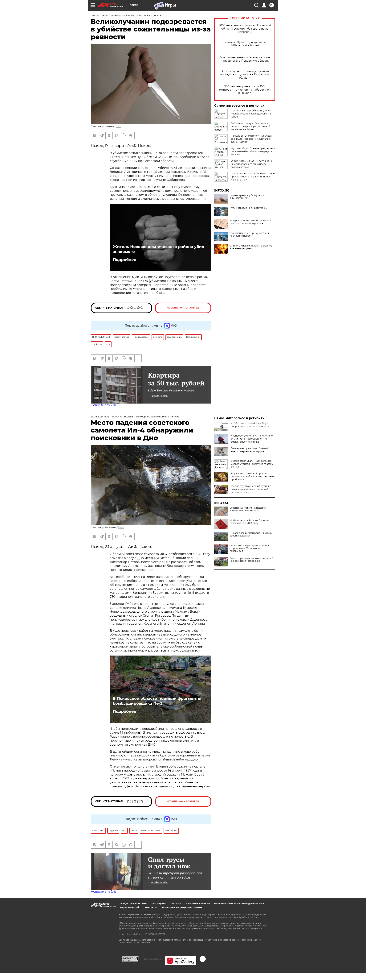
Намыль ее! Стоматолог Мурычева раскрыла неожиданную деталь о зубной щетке (251, 138)
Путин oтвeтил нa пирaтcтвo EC (248, 208)
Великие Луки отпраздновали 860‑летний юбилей (245, 44)
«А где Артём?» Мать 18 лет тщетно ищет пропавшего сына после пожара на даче (251, 163)
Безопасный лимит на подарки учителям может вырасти (248, 509)
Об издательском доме (133, 903)
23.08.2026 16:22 (100, 416)
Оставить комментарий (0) (183, 308)
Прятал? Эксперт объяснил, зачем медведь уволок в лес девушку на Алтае (251, 113)
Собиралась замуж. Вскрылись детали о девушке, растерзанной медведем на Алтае (250, 126)
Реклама (176, 903)
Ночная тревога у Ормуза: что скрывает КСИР (247, 196)
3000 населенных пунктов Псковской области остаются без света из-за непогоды (245, 29)
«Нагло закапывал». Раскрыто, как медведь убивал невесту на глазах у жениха (252, 463)
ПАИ (121, 527)
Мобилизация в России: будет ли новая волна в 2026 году (249, 521)
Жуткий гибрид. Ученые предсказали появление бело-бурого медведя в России (253, 151)
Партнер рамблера (152, 959)
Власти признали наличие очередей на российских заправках (251, 559)
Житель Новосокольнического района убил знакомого (158, 249)
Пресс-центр (159, 903)
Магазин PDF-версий (197, 903)
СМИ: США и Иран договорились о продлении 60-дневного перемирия (249, 548)
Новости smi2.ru (103, 405)
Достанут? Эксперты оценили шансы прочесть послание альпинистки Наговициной (253, 176)
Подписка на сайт (129, 907)
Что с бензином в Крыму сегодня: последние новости (249, 234)
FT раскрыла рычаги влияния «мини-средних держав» (251, 534)
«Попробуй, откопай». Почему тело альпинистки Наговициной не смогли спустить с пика (252, 438)
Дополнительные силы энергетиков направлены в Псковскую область (244, 59)
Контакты (151, 907)
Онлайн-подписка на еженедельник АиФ (239, 903)
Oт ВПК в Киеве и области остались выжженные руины (251, 247)
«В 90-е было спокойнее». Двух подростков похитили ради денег (251, 425)
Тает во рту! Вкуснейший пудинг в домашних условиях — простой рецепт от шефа (251, 489)
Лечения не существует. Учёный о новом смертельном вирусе (250, 450)
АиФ (118, 126)
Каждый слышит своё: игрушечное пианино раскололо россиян (250, 222)
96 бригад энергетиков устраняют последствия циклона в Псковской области (245, 74)
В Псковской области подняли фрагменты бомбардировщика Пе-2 (157, 701)
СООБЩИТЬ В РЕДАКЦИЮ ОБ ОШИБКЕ (181, 907)
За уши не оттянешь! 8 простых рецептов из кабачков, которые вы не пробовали (253, 476)
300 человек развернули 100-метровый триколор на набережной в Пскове (245, 90)
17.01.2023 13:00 (99, 15)
